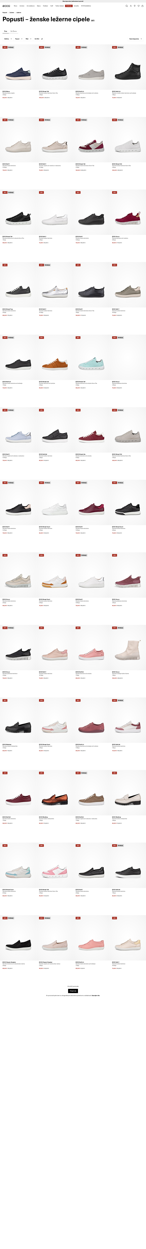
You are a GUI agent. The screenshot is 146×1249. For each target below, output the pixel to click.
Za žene (22, 6)
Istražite (76, 6)
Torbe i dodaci (59, 6)
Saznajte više (96, 995)
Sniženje (68, 6)
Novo (15, 6)
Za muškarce (31, 6)
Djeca (39, 6)
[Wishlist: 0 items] (138, 6)
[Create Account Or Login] (131, 6)
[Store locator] (135, 6)
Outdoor (45, 6)
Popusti (5, 12)
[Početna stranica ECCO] (6, 6)
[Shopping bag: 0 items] (142, 6)
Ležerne (18, 12)
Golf (51, 6)
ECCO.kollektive (86, 6)
